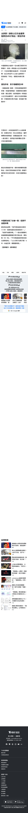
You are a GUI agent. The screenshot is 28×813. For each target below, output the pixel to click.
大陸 (5, 30)
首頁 (2, 30)
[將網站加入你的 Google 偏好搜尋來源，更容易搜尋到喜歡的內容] (14, 310)
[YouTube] (18, 744)
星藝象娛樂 (3, 785)
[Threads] (12, 744)
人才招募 (3, 781)
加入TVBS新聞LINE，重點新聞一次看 (14, 308)
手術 (8, 272)
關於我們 (3, 752)
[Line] (9, 744)
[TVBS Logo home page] (6, 23)
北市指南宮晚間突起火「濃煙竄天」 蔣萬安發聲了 (16, 27)
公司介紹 (3, 776)
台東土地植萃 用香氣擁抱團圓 (14, 279)
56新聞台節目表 (5, 755)
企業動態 (3, 779)
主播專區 (3, 783)
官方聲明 (3, 793)
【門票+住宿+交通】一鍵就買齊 (14, 291)
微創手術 (24, 272)
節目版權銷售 (4, 787)
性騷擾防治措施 (5, 764)
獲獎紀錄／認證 (5, 795)
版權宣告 (3, 769)
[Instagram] (15, 744)
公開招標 (3, 789)
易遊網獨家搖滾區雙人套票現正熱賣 (14, 289)
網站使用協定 (4, 767)
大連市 (17, 272)
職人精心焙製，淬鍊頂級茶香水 (14, 281)
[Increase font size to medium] (19, 23)
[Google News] (21, 744)
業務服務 (3, 791)
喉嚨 (12, 272)
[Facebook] (6, 744)
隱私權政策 (3, 762)
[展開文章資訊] (25, 40)
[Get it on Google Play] (19, 801)
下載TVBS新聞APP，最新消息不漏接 (14, 306)
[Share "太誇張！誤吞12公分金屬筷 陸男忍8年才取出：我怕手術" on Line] (22, 22)
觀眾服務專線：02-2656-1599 (14, 740)
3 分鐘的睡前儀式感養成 (14, 282)
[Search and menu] (25, 22)
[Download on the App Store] (9, 801)
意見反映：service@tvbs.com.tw (14, 738)
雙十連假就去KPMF (14, 287)
